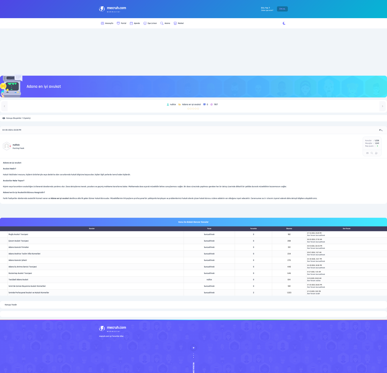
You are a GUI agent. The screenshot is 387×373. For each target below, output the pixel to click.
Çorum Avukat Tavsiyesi (19, 241)
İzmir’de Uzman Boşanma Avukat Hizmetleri (27, 286)
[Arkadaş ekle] (376, 153)
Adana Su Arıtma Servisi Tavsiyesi (23, 267)
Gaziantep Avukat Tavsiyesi (20, 273)
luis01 (318, 294)
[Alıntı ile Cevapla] (382, 130)
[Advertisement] (193, 52)
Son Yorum (311, 235)
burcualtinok (209, 234)
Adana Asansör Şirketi (18, 260)
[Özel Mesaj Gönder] (367, 153)
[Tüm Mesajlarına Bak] (372, 153)
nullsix (16, 144)
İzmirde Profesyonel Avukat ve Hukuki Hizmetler (29, 292)
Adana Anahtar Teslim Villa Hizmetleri (24, 254)
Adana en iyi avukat (60, 198)
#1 (380, 130)
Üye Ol (282, 9)
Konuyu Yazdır (11, 305)
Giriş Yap (267, 9)
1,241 (377, 143)
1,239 (377, 140)
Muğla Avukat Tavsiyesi (18, 234)
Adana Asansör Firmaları (19, 247)
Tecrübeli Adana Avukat (18, 279)
